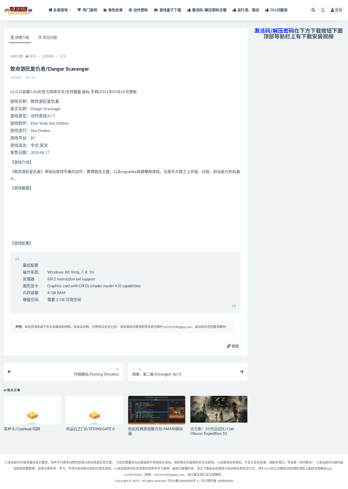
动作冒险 (140, 10)
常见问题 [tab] (50, 37)
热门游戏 (90, 10)
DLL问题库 (278, 10)
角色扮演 (115, 10)
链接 (235, 346)
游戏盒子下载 (170, 10)
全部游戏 (48, 56)
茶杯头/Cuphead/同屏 (22, 429)
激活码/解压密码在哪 (209, 10)
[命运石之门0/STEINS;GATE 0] (94, 417)
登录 (338, 10)
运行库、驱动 (248, 10)
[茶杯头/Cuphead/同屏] (32, 417)
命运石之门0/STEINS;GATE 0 (90, 429)
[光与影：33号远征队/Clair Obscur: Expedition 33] (218, 409)
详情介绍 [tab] (22, 37)
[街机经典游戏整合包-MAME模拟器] (156, 412)
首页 (33, 56)
